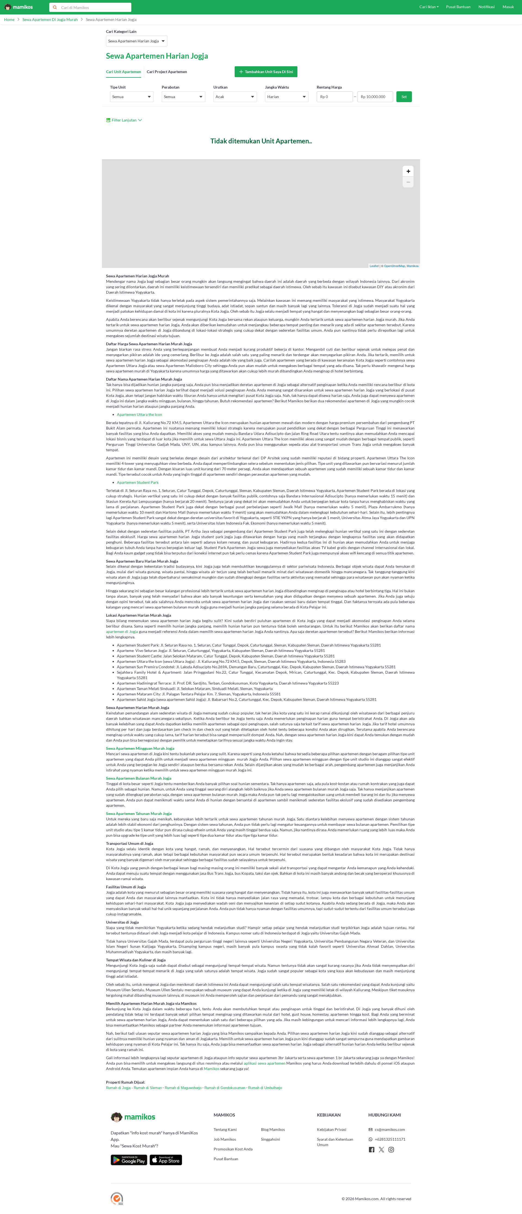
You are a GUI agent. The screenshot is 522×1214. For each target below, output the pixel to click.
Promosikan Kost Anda (233, 1149)
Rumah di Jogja (118, 1088)
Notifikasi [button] (486, 6)
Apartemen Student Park (138, 482)
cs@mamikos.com (390, 1129)
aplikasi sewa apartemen (264, 1063)
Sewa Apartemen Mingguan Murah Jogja (140, 748)
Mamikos (413, 265)
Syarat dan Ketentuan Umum (335, 1142)
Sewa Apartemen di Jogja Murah (50, 19)
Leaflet (374, 265)
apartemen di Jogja (122, 631)
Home (9, 19)
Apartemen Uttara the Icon (139, 414)
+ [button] (408, 171)
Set (404, 96)
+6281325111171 (390, 1139)
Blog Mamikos (273, 1129)
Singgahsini (270, 1139)
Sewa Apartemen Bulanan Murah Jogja (138, 778)
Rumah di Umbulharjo (265, 1088)
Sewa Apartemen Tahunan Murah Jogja (139, 813)
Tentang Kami (225, 1129)
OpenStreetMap (394, 265)
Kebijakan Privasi (331, 1129)
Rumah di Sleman (148, 1088)
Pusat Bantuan (226, 1158)
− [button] (408, 182)
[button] (136, 41)
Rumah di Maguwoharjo (183, 1088)
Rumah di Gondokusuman (224, 1088)
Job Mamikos (225, 1139)
